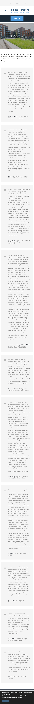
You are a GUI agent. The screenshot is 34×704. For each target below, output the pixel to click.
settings (20, 697)
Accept (5, 701)
